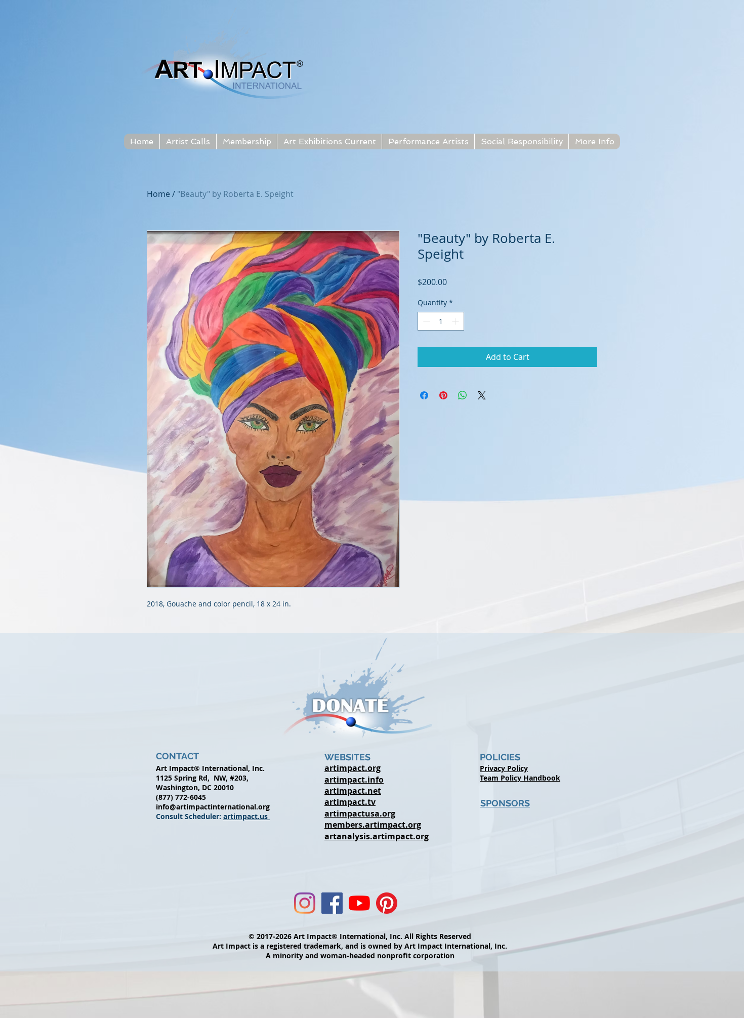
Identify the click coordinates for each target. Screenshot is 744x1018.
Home (158, 193)
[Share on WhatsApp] (463, 395)
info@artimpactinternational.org (213, 806)
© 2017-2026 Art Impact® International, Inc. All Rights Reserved (360, 936)
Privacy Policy (504, 768)
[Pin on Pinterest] (443, 395)
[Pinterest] (386, 903)
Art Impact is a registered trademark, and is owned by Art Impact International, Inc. (360, 946)
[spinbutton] (441, 321)
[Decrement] (425, 321)
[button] (187, 141)
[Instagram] (304, 903)
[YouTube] (359, 903)
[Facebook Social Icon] (332, 903)
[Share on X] (482, 395)
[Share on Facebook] (424, 395)
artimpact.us (246, 816)
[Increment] (456, 321)
